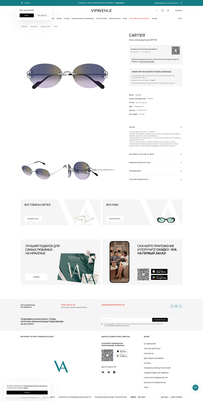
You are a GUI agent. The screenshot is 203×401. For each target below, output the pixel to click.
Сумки (66, 19)
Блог (180, 19)
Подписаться (160, 320)
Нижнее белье (115, 19)
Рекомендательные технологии (111, 397)
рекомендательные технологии (35, 386)
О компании (150, 344)
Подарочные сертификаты (83, 19)
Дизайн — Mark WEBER (171, 397)
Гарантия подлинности (156, 377)
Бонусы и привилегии (155, 382)
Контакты (149, 353)
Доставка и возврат (154, 358)
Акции (154, 19)
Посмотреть (33, 219)
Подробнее (119, 3)
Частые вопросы (152, 348)
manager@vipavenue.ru (113, 305)
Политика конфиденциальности (75, 397)
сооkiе (25, 388)
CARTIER (138, 95)
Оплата (147, 363)
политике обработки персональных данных (116, 325)
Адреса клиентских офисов (116, 336)
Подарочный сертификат (156, 373)
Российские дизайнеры (139, 19)
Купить (36, 277)
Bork (125, 19)
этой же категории (147, 61)
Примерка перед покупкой (157, 368)
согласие (110, 324)
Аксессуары (101, 19)
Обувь (59, 19)
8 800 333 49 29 (160, 3)
